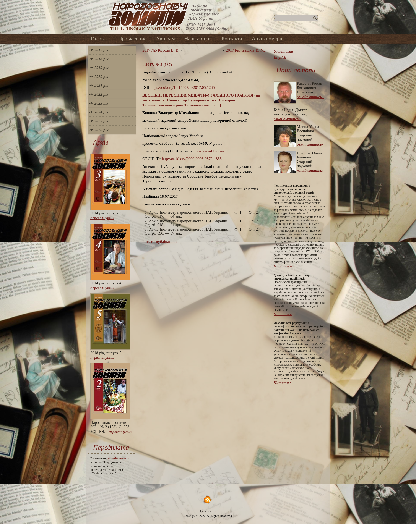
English (280, 57)
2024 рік (101, 112)
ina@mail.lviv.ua (210, 151)
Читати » (283, 266)
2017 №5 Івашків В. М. (245, 50)
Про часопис (132, 38)
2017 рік (101, 50)
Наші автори (198, 38)
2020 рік (101, 76)
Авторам (165, 38)
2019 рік (101, 68)
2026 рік (101, 130)
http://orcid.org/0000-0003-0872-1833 (192, 159)
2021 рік (101, 85)
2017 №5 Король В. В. (160, 50)
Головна (100, 38)
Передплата (208, 511)
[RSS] (207, 499)
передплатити (120, 458)
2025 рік (101, 121)
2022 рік (101, 94)
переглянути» (102, 218)
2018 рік (101, 59)
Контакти (231, 38)
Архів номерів (267, 38)
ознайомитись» (310, 97)
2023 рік (101, 103)
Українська (283, 51)
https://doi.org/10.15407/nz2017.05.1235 (182, 87)
